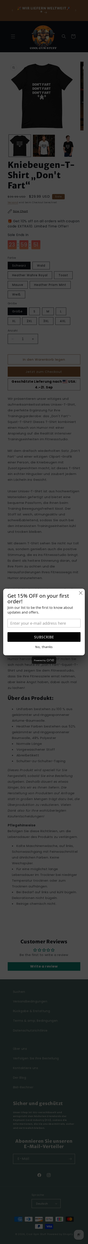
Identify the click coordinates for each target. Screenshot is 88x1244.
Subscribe (44, 637)
